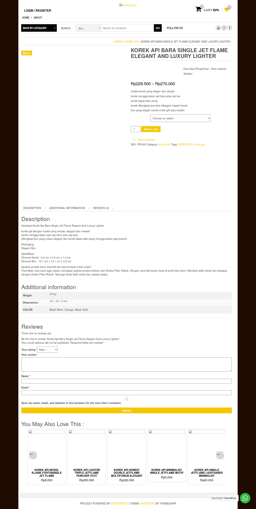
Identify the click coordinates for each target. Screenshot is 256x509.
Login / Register (37, 10)
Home (25, 17)
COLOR (135, 116)
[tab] (33, 208)
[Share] (244, 4)
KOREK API (185, 144)
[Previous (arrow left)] (6, 254)
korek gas (199, 144)
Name (25, 376)
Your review (29, 354)
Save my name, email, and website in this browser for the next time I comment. (71, 403)
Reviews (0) (101, 208)
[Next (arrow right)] (249, 254)
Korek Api (131, 41)
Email (25, 387)
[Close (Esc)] (252, 4)
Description (32, 208)
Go (158, 28)
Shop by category (34, 28)
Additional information (67, 208)
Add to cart (151, 129)
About (38, 17)
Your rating (29, 349)
